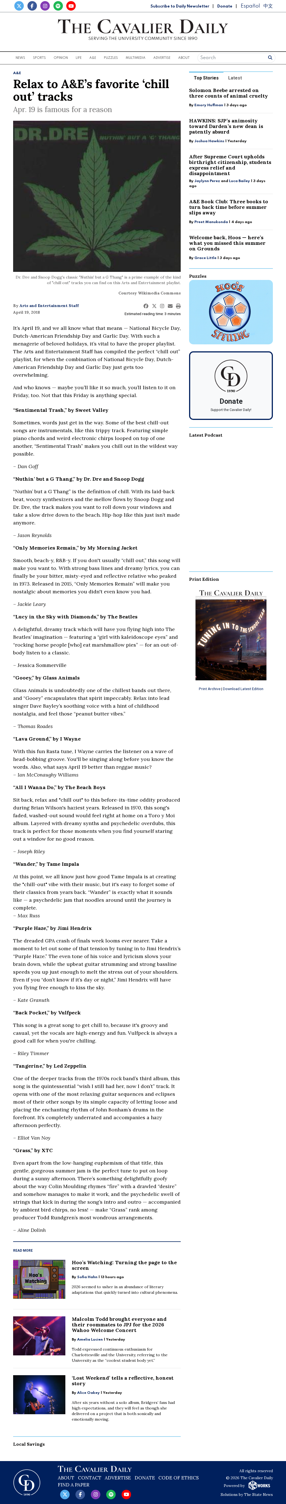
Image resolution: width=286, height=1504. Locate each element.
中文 (268, 6)
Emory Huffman (208, 105)
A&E (17, 73)
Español (250, 6)
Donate (224, 6)
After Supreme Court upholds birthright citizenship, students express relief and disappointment (230, 164)
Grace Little (205, 258)
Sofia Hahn (87, 1277)
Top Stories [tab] (206, 78)
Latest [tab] (235, 78)
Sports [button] (39, 58)
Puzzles (111, 58)
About (66, 1478)
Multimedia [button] (136, 58)
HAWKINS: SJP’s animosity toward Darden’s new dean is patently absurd (226, 126)
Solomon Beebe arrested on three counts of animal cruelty (228, 93)
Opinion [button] (61, 58)
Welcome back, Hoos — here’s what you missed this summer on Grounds (227, 243)
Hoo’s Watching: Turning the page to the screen (124, 1265)
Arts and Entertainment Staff (49, 305)
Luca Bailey (239, 181)
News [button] (20, 58)
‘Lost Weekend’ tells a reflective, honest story (122, 1381)
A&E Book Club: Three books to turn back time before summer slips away (228, 207)
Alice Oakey (88, 1393)
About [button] (184, 58)
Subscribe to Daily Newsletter (180, 6)
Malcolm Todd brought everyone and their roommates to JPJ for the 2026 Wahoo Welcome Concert (119, 1324)
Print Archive (209, 688)
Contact (89, 1478)
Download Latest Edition (243, 688)
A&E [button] (92, 58)
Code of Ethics (178, 1478)
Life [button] (79, 58)
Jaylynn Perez (207, 181)
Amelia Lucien (90, 1339)
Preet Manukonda (211, 222)
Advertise (161, 58)
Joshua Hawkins (209, 141)
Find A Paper (73, 1485)
